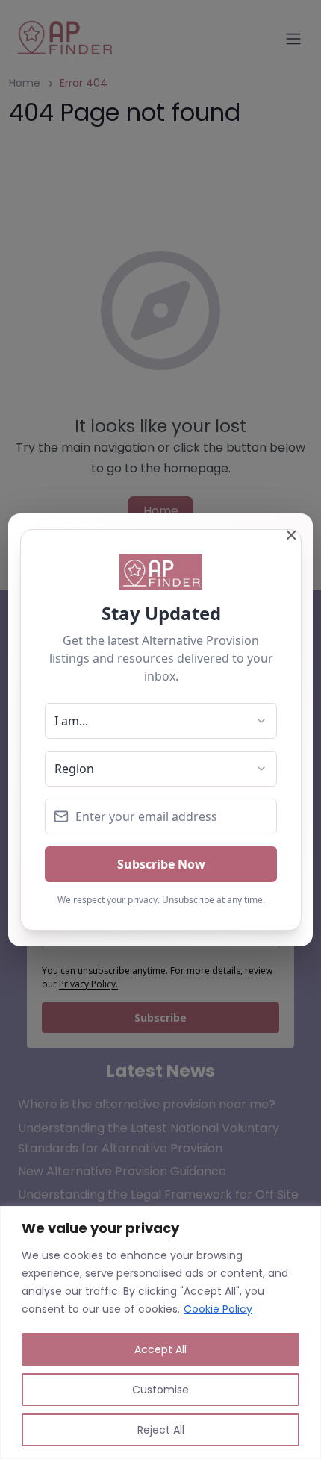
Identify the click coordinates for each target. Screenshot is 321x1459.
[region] (160, 1332)
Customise (160, 1389)
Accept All (160, 1349)
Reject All (160, 1429)
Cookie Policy (218, 1309)
